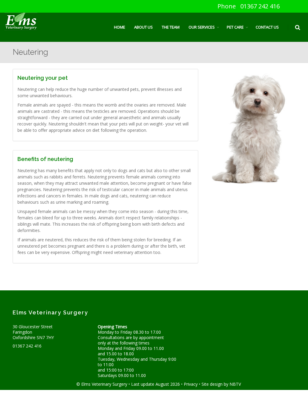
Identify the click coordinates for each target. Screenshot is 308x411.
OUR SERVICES (202, 27)
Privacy (191, 384)
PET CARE (235, 27)
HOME (119, 27)
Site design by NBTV (221, 384)
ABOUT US (143, 27)
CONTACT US (267, 27)
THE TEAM (171, 27)
